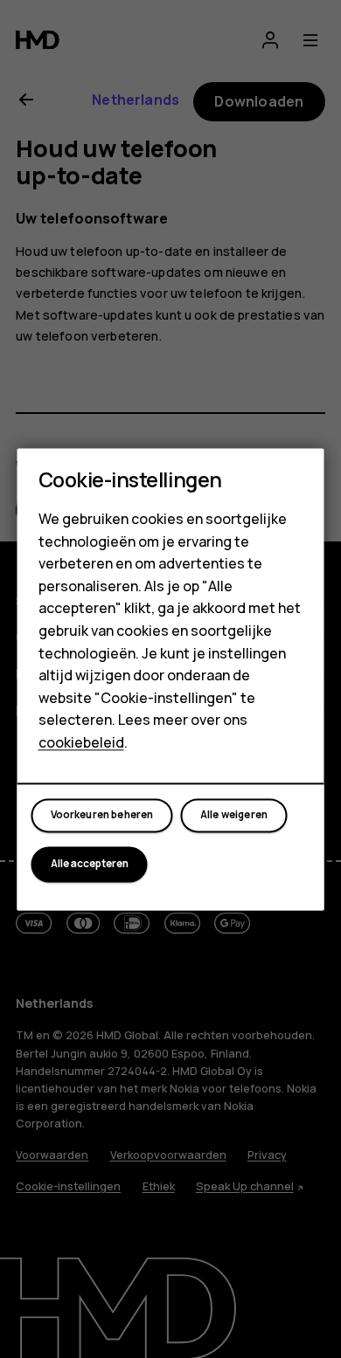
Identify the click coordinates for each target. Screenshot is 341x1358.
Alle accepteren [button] (90, 865)
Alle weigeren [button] (234, 815)
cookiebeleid (81, 742)
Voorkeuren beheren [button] (102, 815)
